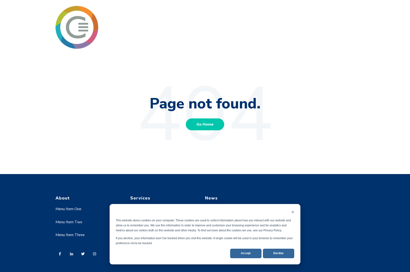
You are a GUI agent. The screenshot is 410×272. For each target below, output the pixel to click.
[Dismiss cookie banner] (292, 212)
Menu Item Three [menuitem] (70, 235)
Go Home (205, 124)
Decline (278, 253)
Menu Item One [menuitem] (68, 209)
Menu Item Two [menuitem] (69, 222)
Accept (246, 253)
